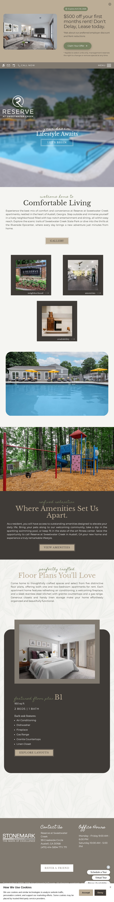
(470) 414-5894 (54, 847)
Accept (86, 892)
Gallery (57, 240)
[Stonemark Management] (19, 838)
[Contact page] (8, 65)
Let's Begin (57, 142)
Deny (100, 892)
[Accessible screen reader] (3, 65)
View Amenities (57, 547)
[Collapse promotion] (109, 4)
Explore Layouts (34, 752)
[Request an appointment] (14, 65)
